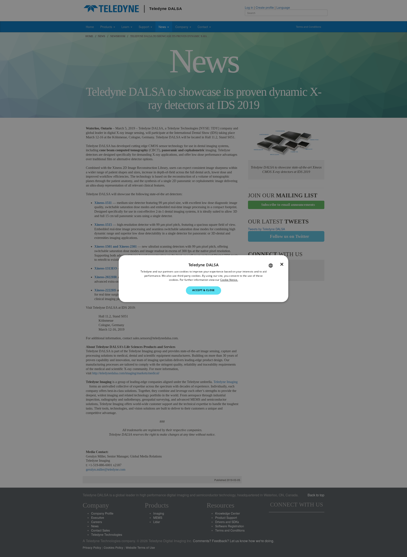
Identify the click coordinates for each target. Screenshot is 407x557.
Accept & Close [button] (203, 290)
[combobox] (271, 265)
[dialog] (203, 278)
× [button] (282, 264)
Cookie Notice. (229, 280)
